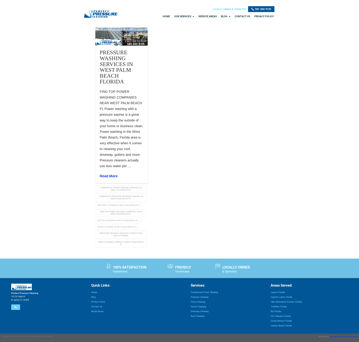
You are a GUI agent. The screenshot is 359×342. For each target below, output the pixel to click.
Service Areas (207, 16)
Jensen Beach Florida (281, 325)
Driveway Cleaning (200, 311)
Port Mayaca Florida (281, 316)
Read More (109, 176)
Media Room (97, 311)
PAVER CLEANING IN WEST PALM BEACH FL (117, 227)
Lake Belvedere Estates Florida (286, 301)
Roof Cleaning (197, 316)
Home (166, 16)
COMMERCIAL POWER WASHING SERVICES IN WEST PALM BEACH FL (121, 189)
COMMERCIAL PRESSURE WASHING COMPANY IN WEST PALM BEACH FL (121, 197)
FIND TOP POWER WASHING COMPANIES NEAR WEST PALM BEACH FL (121, 213)
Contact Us (242, 16)
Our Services (182, 16)
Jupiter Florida (278, 292)
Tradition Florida (278, 306)
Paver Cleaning (198, 301)
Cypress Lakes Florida (281, 297)
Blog (224, 16)
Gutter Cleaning (198, 306)
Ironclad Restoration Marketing (344, 336)
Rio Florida (276, 311)
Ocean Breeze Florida (281, 321)
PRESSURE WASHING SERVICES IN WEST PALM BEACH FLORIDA (116, 67)
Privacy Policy (264, 16)
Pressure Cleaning (199, 297)
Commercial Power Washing (204, 292)
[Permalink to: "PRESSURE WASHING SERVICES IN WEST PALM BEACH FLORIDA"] (121, 36)
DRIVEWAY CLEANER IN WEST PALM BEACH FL (119, 205)
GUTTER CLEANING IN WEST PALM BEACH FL (118, 220)
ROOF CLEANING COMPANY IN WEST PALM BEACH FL (121, 243)
